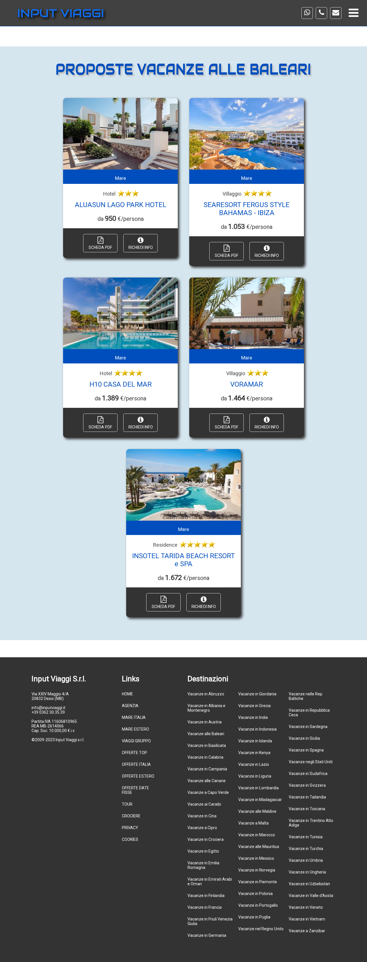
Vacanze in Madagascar (260, 799)
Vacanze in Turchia (306, 848)
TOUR (127, 804)
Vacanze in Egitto (203, 851)
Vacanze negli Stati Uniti (311, 762)
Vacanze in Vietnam (307, 919)
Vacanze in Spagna (306, 750)
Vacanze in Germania (207, 935)
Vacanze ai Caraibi (204, 804)
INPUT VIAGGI (60, 13)
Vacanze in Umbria (306, 860)
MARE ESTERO (135, 729)
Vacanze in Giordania (257, 694)
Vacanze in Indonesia (257, 729)
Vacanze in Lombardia (258, 788)
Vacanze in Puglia (254, 917)
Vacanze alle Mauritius (258, 846)
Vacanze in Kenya (254, 752)
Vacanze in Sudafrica (308, 773)
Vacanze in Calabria (205, 757)
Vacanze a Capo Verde (208, 792)
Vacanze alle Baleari (206, 733)
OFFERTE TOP (134, 752)
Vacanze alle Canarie (207, 780)
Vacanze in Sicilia (304, 738)
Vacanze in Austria (205, 722)
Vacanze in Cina (202, 816)
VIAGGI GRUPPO (136, 741)
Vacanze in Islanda (255, 741)
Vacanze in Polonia (255, 893)
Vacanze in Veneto (306, 907)
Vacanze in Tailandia (307, 797)
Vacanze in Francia (205, 907)
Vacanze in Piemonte (257, 882)
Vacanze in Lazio (253, 764)
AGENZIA (130, 705)
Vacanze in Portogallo (258, 905)
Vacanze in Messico (256, 858)
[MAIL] (335, 13)
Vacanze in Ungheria (307, 872)
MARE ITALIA (134, 717)
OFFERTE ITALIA (136, 764)
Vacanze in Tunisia (306, 837)
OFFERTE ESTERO (138, 776)
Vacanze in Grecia (254, 705)
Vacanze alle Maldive (257, 811)
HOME (127, 694)
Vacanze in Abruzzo (206, 694)
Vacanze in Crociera (206, 839)
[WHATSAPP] (307, 13)
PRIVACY (130, 827)
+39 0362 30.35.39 (48, 712)
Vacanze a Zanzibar (307, 930)
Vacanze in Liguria (254, 776)
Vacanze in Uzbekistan (309, 884)
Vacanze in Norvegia (256, 870)
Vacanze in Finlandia (206, 895)
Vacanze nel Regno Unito (261, 928)
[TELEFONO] (321, 13)
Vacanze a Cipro (202, 827)
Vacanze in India (253, 717)
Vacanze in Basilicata (207, 745)
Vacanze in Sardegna (308, 726)
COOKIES (130, 839)
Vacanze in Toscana (307, 808)
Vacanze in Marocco (256, 835)
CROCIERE (131, 816)
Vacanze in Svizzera (307, 785)
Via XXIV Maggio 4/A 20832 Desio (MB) (50, 696)
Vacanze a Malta (253, 823)
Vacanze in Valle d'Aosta (311, 895)
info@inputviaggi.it (48, 707)
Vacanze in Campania (207, 769)
